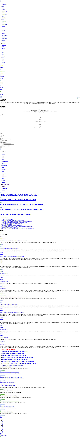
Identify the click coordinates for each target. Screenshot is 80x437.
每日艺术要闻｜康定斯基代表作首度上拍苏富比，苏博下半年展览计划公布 (14, 222)
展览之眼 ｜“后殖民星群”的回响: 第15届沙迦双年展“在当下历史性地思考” (12, 256)
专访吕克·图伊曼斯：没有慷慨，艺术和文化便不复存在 (9, 248)
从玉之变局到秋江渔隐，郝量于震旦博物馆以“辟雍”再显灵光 (12, 225)
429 (2, 426)
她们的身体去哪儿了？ (4, 273)
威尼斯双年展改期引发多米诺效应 (9, 385)
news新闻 (2, 385)
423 (2, 421)
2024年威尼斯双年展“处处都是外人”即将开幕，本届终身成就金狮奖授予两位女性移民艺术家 (17, 226)
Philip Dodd (2, 286)
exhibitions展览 (2, 377)
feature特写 (2, 382)
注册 (1, 96)
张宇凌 (1, 319)
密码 (1, 139)
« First (1, 417)
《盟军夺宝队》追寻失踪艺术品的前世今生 (12, 372)
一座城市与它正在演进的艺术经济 (7, 219)
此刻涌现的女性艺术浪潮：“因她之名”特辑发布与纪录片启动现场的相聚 (14, 355)
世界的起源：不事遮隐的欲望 (7, 224)
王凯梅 (1, 271)
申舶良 (1, 254)
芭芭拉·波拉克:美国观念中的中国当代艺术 (12, 401)
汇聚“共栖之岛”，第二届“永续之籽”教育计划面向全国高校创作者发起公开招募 (15, 351)
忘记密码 (1, 142)
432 (2, 428)
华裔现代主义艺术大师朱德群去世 (9, 382)
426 (2, 423)
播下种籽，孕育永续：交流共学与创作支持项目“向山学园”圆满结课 (13, 353)
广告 (6, 435)
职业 (4, 435)
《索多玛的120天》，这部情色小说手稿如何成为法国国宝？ (12, 223)
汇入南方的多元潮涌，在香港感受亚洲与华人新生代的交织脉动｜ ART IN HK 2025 (13, 240)
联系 (3, 435)
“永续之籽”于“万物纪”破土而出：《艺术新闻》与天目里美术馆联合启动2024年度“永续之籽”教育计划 (19, 363)
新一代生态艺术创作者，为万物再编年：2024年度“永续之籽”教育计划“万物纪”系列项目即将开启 (18, 228)
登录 (79, 97)
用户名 (1, 138)
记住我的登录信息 (4, 140)
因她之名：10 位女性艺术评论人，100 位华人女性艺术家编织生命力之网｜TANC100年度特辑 (17, 357)
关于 (1, 435)
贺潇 (1, 246)
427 (2, 424)
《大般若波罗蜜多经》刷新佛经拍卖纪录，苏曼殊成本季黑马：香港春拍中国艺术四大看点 (17, 221)
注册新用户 (4, 142)
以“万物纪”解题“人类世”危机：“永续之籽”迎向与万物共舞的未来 (12, 365)
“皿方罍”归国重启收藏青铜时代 (9, 406)
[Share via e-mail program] (2, 370)
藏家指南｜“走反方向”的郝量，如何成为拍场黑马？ (10, 227)
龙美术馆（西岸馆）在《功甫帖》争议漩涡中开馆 (13, 377)
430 (2, 427)
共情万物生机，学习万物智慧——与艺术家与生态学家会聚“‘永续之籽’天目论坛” (15, 359)
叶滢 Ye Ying (2, 238)
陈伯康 (1, 279)
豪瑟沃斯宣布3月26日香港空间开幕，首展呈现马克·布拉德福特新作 (13, 220)
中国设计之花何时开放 (4, 281)
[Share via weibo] (3, 370)
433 (2, 429)
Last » (1, 433)
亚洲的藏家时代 (3, 288)
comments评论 (2, 372)
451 (2, 431)
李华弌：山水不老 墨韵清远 (8, 390)
